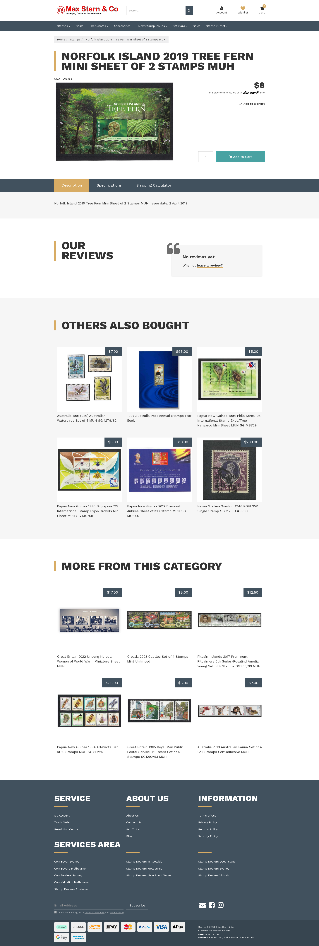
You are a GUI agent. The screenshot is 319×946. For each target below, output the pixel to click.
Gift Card (179, 26)
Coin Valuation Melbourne (71, 882)
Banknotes (99, 26)
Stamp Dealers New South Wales (148, 875)
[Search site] (189, 10)
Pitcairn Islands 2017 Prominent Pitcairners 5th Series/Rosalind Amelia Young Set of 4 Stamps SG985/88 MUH (228, 661)
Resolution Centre (66, 829)
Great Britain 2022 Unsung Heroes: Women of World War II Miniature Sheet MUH (88, 661)
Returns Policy (208, 829)
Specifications (109, 185)
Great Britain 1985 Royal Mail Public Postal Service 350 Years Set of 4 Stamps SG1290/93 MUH (155, 751)
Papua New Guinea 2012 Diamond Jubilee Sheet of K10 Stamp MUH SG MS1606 (156, 511)
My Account (62, 815)
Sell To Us (133, 829)
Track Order (62, 822)
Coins (80, 26)
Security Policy (208, 836)
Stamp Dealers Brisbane (71, 889)
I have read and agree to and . (91, 912)
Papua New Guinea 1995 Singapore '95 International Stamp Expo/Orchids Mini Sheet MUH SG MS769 (88, 511)
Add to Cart (242, 157)
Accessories (122, 26)
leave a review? (210, 265)
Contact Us (133, 822)
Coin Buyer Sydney (66, 861)
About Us (132, 815)
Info (262, 92)
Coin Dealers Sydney (68, 875)
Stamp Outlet (216, 26)
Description (72, 185)
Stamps (63, 26)
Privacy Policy (207, 822)
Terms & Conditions (94, 912)
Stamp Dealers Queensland (217, 861)
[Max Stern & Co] (87, 10)
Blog (129, 836)
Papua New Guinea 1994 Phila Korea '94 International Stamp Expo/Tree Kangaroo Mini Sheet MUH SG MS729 (229, 420)
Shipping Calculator (153, 185)
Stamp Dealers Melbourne (144, 868)
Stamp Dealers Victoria (214, 875)
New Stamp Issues (152, 26)
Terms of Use (207, 815)
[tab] (71, 185)
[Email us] (202, 904)
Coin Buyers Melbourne (70, 868)
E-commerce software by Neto (214, 931)
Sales (196, 26)
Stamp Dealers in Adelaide (144, 861)
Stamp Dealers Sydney (213, 868)
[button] (252, 103)
